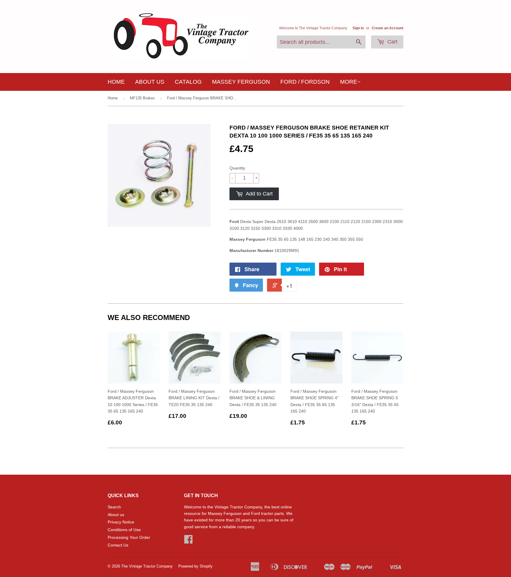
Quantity (237, 168)
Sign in (358, 28)
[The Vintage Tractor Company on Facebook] (188, 541)
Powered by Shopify (195, 566)
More (348, 82)
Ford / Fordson (305, 82)
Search (114, 507)
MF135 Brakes (142, 98)
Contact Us (118, 545)
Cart (391, 42)
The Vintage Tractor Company (147, 566)
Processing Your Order (129, 537)
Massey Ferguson (241, 82)
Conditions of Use (124, 529)
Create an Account (387, 28)
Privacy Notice (121, 522)
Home (116, 82)
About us (149, 82)
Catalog (188, 82)
